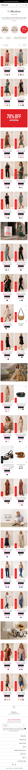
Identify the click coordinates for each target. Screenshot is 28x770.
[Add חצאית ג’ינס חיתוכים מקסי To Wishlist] (12, 532)
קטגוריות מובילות (22, 761)
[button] (27, 1)
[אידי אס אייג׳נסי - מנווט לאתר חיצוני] (14, 768)
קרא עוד (14, 20)
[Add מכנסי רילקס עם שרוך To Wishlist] (25, 562)
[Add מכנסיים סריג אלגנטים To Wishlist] (12, 245)
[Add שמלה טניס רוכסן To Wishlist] (12, 305)
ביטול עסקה (23, 753)
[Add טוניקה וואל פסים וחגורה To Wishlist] (12, 592)
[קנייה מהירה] (26, 65)
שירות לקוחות (22, 739)
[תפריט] (26, 5)
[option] (23, 74)
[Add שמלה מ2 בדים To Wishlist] (25, 50)
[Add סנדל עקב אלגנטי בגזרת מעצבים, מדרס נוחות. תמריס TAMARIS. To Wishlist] (12, 447)
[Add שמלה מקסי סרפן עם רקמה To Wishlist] (12, 334)
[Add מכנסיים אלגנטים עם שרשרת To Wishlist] (25, 245)
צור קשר (24, 757)
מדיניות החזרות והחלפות (20, 750)
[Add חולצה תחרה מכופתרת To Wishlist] (25, 162)
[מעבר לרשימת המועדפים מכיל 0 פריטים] (21, 5)
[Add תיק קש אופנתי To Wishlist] (25, 305)
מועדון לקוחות (22, 743)
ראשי (16, 14)
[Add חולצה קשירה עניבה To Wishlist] (12, 275)
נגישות (24, 746)
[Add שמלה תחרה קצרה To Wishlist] (25, 193)
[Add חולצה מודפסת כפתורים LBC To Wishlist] (25, 592)
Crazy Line (23, 736)
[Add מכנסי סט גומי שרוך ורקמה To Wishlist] (12, 386)
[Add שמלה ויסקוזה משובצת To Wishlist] (12, 80)
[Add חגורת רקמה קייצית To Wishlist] (25, 447)
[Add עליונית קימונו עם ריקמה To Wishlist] (12, 480)
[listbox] (21, 75)
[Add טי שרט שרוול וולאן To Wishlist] (12, 416)
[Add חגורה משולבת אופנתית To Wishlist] (25, 386)
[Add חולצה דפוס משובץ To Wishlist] (25, 675)
